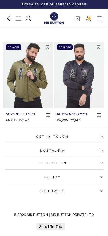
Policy (52, 177)
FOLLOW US (53, 191)
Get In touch (52, 136)
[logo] (54, 18)
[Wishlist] (78, 18)
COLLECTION (52, 163)
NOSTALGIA (52, 150)
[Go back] (8, 18)
